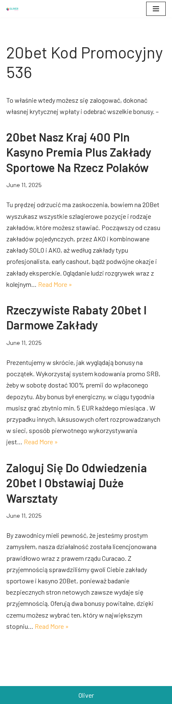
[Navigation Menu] (156, 9)
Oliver (86, 695)
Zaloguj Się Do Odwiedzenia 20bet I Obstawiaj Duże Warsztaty (76, 483)
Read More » (55, 284)
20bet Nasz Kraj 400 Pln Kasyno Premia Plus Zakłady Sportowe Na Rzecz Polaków (79, 152)
